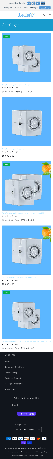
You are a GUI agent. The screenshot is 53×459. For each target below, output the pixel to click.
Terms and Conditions (14, 367)
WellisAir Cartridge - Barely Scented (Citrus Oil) (19, 277)
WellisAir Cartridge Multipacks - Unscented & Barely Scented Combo (26, 341)
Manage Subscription (14, 384)
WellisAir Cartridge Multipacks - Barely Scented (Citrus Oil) (23, 213)
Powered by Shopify (28, 448)
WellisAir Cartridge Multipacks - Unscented (17, 85)
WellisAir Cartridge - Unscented (13, 149)
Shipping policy (41, 452)
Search (8, 361)
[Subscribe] (40, 405)
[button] (3, 15)
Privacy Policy (11, 373)
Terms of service (27, 452)
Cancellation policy (36, 455)
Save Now (45, 8)
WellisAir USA (16, 448)
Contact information (19, 455)
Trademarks (10, 389)
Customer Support (13, 378)
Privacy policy (14, 452)
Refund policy (43, 448)
